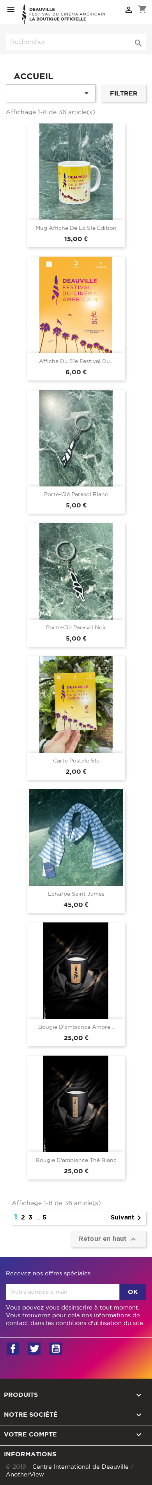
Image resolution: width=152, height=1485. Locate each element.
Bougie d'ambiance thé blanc (76, 1160)
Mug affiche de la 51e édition (76, 228)
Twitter (34, 1349)
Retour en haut (108, 1239)
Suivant (127, 1218)
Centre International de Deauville (80, 1467)
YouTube (55, 1349)
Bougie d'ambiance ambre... (76, 1027)
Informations (30, 1454)
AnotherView (25, 1475)
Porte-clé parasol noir (76, 627)
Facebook (13, 1349)
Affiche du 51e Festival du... (76, 361)
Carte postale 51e (76, 761)
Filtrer (124, 93)
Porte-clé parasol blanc (76, 494)
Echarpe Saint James (76, 894)
